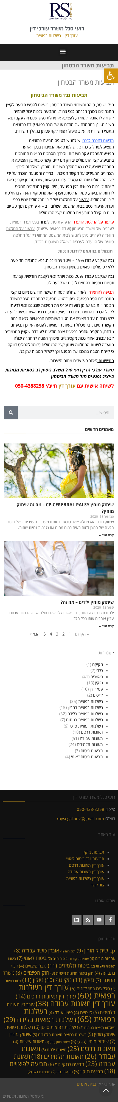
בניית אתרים (86, 1084)
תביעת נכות (62, 1071)
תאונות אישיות (28, 1041)
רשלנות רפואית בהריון (85, 707)
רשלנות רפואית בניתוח (84, 719)
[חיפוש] (11, 412)
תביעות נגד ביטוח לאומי (85, 858)
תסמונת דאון (39, 1071)
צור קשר (97, 885)
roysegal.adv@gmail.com (80, 818)
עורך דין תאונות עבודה (86, 871)
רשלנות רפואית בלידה (85, 713)
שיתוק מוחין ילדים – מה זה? (87, 602)
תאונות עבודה (91, 738)
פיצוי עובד (61, 1012)
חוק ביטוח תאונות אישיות (72, 973)
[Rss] (88, 920)
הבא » (35, 634)
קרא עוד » (106, 535)
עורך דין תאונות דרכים (86, 865)
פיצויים (83, 1012)
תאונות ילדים (53, 1049)
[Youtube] (99, 920)
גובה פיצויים (33, 966)
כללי (99, 670)
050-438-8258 (90, 809)
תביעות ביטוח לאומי (87, 756)
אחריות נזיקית (79, 959)
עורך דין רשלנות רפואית (85, 878)
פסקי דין (96, 689)
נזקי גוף (58, 980)
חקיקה (97, 664)
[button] (111, 75)
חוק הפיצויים (32, 972)
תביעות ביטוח (92, 750)
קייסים (98, 695)
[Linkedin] (77, 920)
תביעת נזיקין (88, 1071)
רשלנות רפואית (48, 35)
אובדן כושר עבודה (36, 950)
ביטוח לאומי (32, 958)
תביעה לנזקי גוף (66, 1064)
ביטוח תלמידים (69, 965)
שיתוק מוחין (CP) (58, 1042)
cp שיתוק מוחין (96, 950)
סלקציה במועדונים (90, 988)
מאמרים (97, 676)
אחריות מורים (102, 958)
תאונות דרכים (92, 732)
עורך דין (71, 35)
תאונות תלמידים (90, 744)
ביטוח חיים (58, 958)
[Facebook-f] (110, 920)
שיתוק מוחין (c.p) (90, 1041)
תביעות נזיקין (93, 852)
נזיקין (99, 682)
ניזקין (33, 980)
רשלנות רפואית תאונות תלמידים (59, 1034)
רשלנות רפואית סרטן (86, 726)
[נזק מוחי (67, 951)
